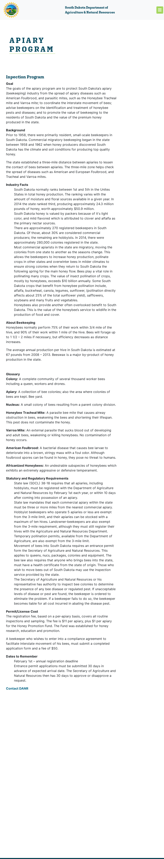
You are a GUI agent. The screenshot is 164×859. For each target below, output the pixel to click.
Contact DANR (17, 688)
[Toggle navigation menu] (159, 10)
